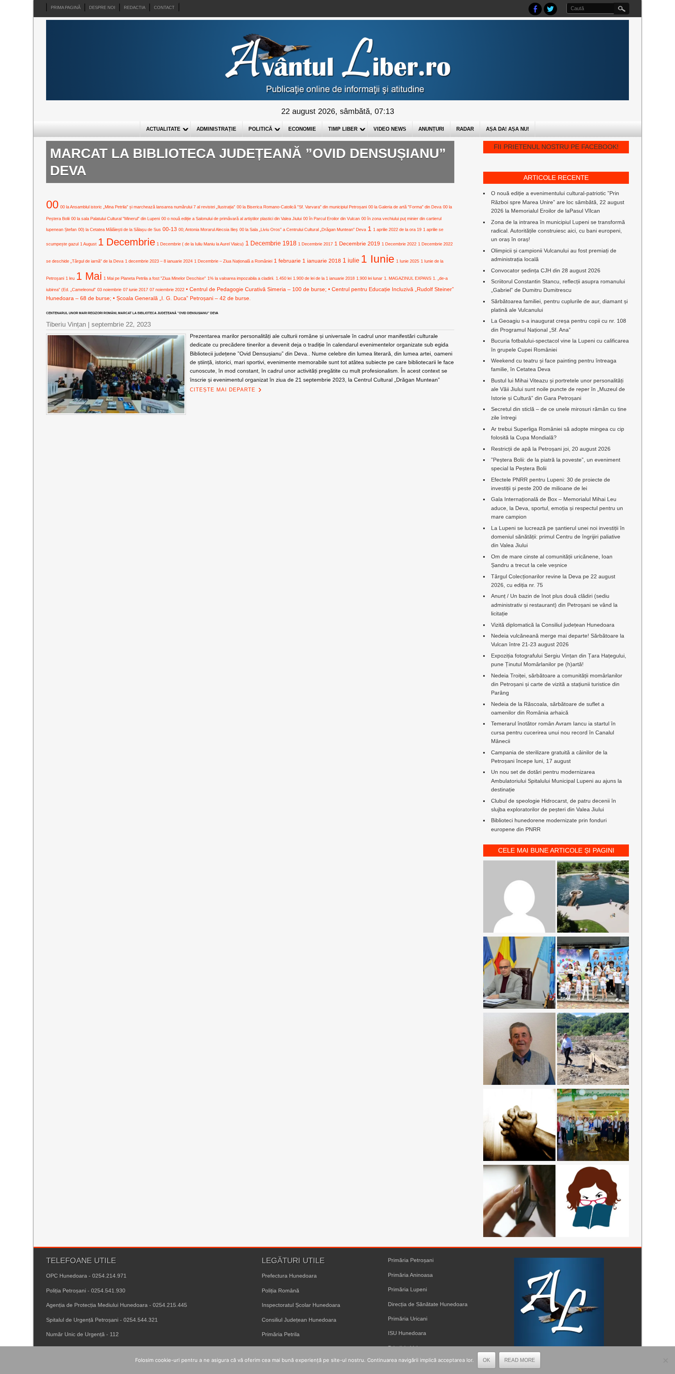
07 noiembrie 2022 (167, 289)
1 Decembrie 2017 (315, 244)
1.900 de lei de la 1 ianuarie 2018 (324, 278)
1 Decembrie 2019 (357, 243)
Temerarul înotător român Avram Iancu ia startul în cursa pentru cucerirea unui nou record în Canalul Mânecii (553, 732)
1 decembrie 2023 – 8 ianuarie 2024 (159, 261)
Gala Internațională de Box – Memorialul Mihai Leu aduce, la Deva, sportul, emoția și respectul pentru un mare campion (557, 508)
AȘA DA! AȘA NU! (507, 129)
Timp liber (342, 129)
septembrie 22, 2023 (121, 324)
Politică (260, 129)
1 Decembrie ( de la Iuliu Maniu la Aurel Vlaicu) (200, 244)
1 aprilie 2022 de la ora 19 (397, 229)
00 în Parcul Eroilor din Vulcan (331, 218)
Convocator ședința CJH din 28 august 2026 (545, 270)
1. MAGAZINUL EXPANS (407, 278)
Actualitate (163, 129)
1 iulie (351, 260)
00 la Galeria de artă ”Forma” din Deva (404, 206)
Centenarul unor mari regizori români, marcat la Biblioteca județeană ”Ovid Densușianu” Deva (132, 313)
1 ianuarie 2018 (321, 261)
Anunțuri (431, 129)
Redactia (134, 7)
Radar (465, 129)
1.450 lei (283, 278)
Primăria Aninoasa (410, 1275)
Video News (389, 129)
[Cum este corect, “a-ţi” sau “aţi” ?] (519, 897)
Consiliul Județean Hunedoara (299, 1320)
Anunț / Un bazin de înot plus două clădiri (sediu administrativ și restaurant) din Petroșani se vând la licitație (554, 605)
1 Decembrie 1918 (270, 243)
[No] (665, 1360)
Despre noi (102, 7)
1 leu (70, 278)
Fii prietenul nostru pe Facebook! (556, 147)
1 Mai (89, 276)
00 (52, 204)
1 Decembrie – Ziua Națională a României (233, 261)
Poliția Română (280, 1290)
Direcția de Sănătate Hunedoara (428, 1304)
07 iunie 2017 (135, 289)
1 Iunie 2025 (407, 261)
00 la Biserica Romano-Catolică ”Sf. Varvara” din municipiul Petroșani (302, 206)
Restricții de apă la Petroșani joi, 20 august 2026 (551, 449)
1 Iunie (378, 259)
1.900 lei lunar (369, 278)
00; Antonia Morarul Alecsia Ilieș (208, 229)
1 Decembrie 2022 (399, 244)
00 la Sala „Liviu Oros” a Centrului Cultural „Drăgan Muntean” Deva (302, 229)
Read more (519, 1360)
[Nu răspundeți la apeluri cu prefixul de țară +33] (519, 1202)
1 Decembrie (126, 242)
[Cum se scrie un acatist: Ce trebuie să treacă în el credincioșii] (519, 1126)
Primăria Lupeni (407, 1289)
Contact (164, 7)
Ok (486, 1360)
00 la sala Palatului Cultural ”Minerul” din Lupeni (115, 218)
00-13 (169, 229)
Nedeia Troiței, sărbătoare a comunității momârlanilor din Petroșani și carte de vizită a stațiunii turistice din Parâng (556, 684)
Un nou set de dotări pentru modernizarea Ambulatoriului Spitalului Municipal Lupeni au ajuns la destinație (556, 781)
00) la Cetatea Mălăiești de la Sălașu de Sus (119, 229)
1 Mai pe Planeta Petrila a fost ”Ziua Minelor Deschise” (155, 278)
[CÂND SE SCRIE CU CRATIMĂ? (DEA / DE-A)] (593, 1202)
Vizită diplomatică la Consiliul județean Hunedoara (552, 625)
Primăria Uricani (407, 1318)
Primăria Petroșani (411, 1260)
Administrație (216, 129)
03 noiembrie (109, 289)
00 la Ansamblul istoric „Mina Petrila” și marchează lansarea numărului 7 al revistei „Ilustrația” (147, 206)
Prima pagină (65, 7)
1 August (88, 244)
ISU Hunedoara (407, 1333)
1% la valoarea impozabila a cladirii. (240, 278)
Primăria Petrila (281, 1334)
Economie (302, 129)
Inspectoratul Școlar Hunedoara (301, 1305)
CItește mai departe (222, 390)
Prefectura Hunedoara (289, 1276)
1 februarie (287, 261)
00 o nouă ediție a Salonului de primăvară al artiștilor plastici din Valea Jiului (231, 218)
